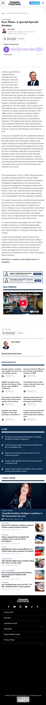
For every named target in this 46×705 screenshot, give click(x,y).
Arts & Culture (8, 510)
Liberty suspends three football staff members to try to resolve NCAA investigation (15, 539)
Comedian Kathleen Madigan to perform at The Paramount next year (22, 514)
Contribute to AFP (10, 623)
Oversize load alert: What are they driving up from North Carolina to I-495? (33, 371)
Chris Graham (9, 375)
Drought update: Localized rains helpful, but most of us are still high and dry (12, 371)
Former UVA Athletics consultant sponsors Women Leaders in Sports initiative (18, 526)
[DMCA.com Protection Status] (23, 699)
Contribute (35, 3)
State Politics (7, 558)
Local (5, 547)
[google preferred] (10, 38)
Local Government (9, 570)
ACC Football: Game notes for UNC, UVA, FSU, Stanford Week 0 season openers (17, 586)
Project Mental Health (12, 634)
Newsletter (8, 629)
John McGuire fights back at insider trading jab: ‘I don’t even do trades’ (18, 562)
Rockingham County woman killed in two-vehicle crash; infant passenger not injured (17, 550)
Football (6, 535)
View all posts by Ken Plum (11, 353)
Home (3, 13)
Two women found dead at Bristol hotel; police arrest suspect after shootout (11, 399)
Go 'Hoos (5, 523)
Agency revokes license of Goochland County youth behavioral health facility (33, 399)
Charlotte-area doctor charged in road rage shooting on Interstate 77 (11, 412)
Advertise (7, 618)
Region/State (7, 19)
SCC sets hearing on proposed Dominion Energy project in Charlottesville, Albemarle (17, 575)
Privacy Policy (9, 640)
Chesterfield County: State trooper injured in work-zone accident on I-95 (33, 384)
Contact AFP (8, 612)
